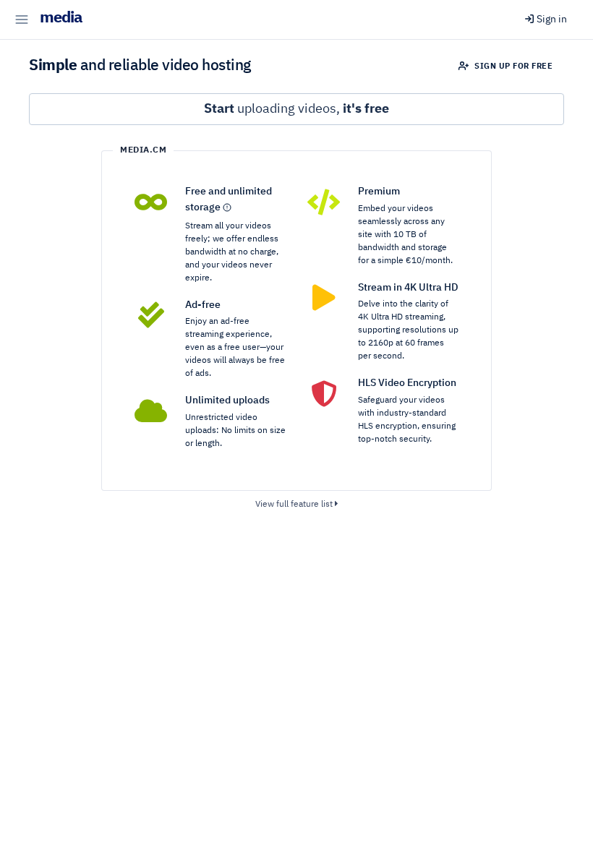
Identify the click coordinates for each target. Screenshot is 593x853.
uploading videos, (296, 109)
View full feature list (295, 504)
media (61, 18)
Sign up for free (512, 66)
